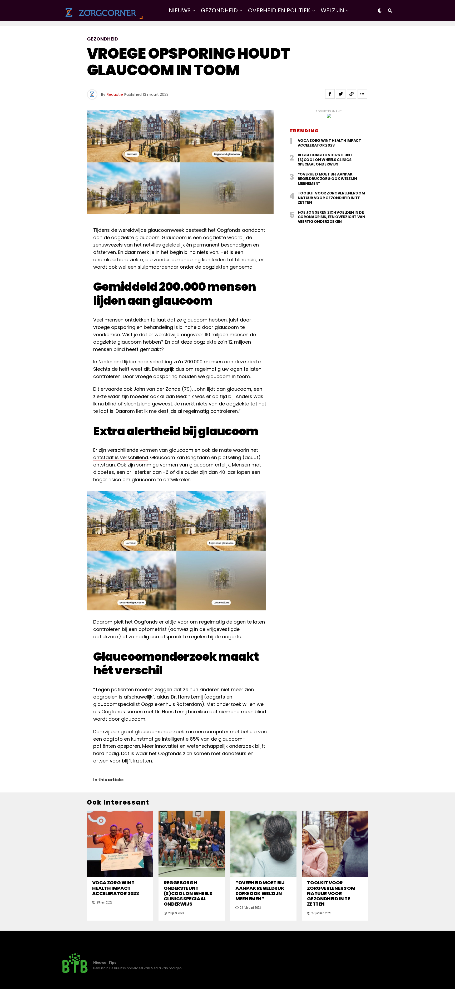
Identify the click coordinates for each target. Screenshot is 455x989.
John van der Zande (157, 389)
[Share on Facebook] (330, 94)
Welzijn (332, 10)
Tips (112, 962)
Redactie (115, 94)
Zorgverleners (258, 32)
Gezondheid (219, 10)
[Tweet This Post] (340, 94)
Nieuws (180, 10)
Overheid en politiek (279, 10)
